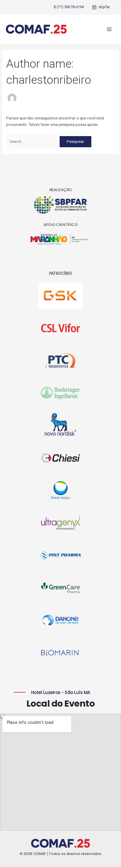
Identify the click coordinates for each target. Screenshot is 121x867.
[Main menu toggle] (109, 29)
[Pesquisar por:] (33, 141)
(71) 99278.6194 (70, 7)
